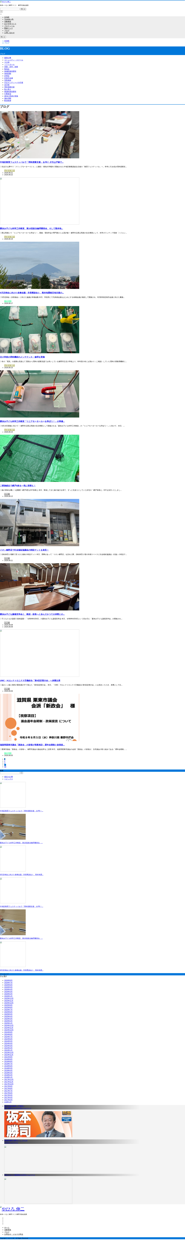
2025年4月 (8, 1016)
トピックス (8, 779)
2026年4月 (8, 989)
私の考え (7, 89)
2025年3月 (8, 1019)
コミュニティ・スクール (13, 60)
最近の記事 (8, 777)
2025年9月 (8, 1005)
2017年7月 (8, 1091)
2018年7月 (8, 1064)
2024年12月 (8, 1025)
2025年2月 (8, 1021)
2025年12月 (8, 998)
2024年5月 (8, 1041)
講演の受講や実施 (11, 96)
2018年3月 (8, 1073)
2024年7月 (8, 1037)
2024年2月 (8, 1048)
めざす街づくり (10, 24)
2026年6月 (8, 985)
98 (5, 767)
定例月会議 (8, 78)
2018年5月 (8, 1068)
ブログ (6, 30)
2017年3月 (8, 1100)
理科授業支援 (9, 87)
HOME (6, 17)
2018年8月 (8, 1061)
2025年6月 (8, 1012)
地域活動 (7, 73)
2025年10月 (8, 1003)
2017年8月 (8, 1088)
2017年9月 (8, 1086)
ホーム (6, 1227)
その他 (6, 62)
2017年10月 (8, 1084)
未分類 (6, 85)
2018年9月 (8, 1059)
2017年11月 (8, 1082)
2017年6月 (8, 1093)
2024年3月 (8, 1046)
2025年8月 (8, 1007)
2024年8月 (8, 1034)
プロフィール (9, 26)
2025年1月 (8, 1023)
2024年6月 (8, 1039)
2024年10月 (8, 1030)
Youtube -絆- (9, 19)
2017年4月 (8, 1097)
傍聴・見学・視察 (11, 67)
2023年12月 (8, 1052)
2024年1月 (8, 1050)
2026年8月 (8, 980)
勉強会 (6, 69)
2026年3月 (8, 992)
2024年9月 (8, 1032)
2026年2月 (8, 994)
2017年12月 (8, 1079)
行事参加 (7, 94)
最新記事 (7, 58)
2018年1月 (8, 1077)
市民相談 (7, 80)
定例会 (6, 76)
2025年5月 (8, 1014)
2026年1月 (8, 996)
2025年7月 (8, 1010)
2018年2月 (8, 1075)
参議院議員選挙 (10, 71)
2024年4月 (8, 1043)
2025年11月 (8, 1001)
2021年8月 (8, 1057)
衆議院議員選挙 (10, 91)
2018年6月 (8, 1066)
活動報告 (7, 21)
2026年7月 (8, 983)
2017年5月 (8, 1095)
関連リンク (8, 28)
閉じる (23, 9)
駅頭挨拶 (7, 100)
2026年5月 (8, 987)
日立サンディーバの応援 (13, 82)
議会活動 (7, 98)
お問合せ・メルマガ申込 (13, 1234)
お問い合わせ (9, 33)
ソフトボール (9, 64)
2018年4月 (8, 1070)
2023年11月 (8, 1055)
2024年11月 (8, 1028)
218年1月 (8, 1102)
